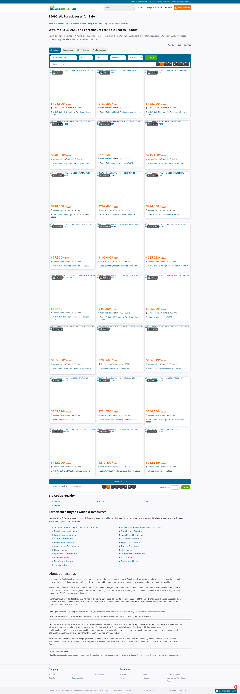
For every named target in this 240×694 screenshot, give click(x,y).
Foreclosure (68, 50)
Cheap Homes (83, 50)
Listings (149, 7)
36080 (146, 501)
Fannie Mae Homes (130, 561)
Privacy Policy (149, 690)
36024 (57, 501)
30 (59, 486)
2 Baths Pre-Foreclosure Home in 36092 (162, 214)
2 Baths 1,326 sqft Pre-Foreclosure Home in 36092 (167, 368)
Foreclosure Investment (65, 535)
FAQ (145, 674)
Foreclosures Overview (131, 531)
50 (66, 486)
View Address (58, 108)
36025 (101, 501)
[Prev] (158, 64)
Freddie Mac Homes (63, 561)
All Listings (54, 50)
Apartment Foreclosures (65, 553)
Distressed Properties (131, 538)
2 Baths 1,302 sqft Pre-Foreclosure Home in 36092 (119, 471)
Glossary (146, 678)
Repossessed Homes (131, 542)
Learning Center (173, 674)
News (122, 678)
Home (140, 7)
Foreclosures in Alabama (65, 531)
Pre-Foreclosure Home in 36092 (159, 317)
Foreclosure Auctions (64, 542)
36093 (57, 505)
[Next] (187, 64)
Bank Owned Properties (132, 535)
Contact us (99, 674)
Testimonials (77, 678)
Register (52, 678)
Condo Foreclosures (63, 538)
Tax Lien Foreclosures (131, 546)
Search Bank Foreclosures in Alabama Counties (76, 527)
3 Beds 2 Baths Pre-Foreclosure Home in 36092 (118, 419)
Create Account (183, 7)
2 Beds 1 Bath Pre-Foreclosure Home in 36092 (70, 266)
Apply (151, 58)
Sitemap (123, 674)
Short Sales (126, 550)
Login (169, 7)
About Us (52, 674)
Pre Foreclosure (99, 50)
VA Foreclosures (61, 557)
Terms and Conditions (177, 690)
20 (56, 486)
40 (63, 486)
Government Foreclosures (66, 546)
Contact (158, 7)
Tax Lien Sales (60, 565)
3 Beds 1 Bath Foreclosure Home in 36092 (115, 163)
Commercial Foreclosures (133, 553)
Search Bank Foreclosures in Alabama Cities (141, 527)
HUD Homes (127, 557)
